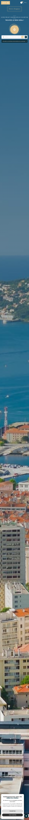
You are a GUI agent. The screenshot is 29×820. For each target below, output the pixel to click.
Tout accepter (12, 815)
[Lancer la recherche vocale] (14, 29)
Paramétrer (12, 811)
